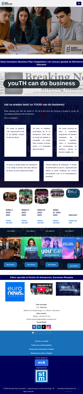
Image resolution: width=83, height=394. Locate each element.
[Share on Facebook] (34, 327)
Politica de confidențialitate (41, 345)
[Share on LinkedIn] (39, 327)
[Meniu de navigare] (78, 3)
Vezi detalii (10, 265)
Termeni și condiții (41, 341)
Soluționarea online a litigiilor (41, 353)
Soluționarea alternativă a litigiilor (41, 349)
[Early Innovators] (7, 3)
